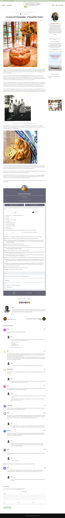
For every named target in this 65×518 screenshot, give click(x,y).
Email (19, 502)
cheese (20, 298)
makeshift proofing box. (25, 276)
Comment (4, 493)
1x (33, 212)
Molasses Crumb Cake (26, 77)
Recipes (3, 5)
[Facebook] (22, 302)
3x (36, 212)
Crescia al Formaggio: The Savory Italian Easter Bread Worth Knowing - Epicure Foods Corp (21, 463)
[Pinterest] (25, 302)
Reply (44, 385)
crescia (25, 298)
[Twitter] (23, 302)
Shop (53, 5)
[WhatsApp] (29, 302)
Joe (22, 200)
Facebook (61, 1)
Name (4, 502)
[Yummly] (27, 302)
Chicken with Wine (31, 75)
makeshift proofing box (41, 175)
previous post (32, 168)
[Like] (20, 302)
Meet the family (59, 5)
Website (33, 502)
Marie (8, 329)
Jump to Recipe (8, 20)
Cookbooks (9, 5)
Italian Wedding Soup (24, 75)
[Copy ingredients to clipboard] (15, 212)
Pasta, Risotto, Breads (20, 12)
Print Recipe (22, 20)
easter (29, 298)
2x (34, 212)
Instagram (59, 1)
